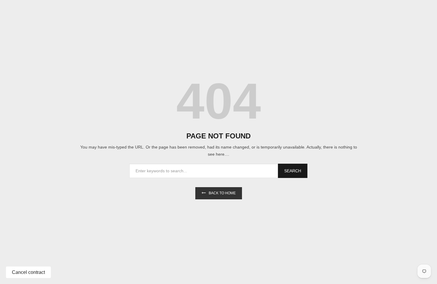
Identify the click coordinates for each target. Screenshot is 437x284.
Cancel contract (28, 272)
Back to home (222, 193)
